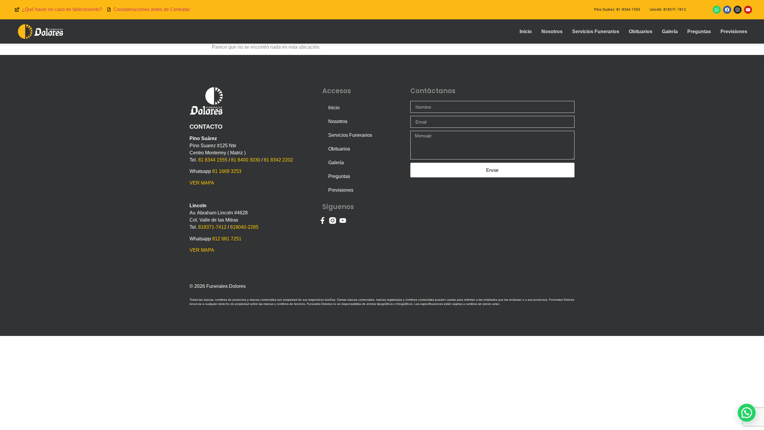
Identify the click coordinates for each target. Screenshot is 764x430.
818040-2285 (244, 227)
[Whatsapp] (717, 10)
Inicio (526, 31)
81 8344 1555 (212, 159)
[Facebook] (727, 10)
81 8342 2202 (278, 159)
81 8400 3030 (245, 159)
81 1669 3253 (226, 171)
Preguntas (699, 31)
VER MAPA (202, 182)
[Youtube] (748, 10)
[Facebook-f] (322, 220)
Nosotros (552, 31)
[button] (747, 413)
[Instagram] (738, 10)
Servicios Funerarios (595, 31)
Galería (670, 31)
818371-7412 (212, 227)
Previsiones (733, 31)
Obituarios (640, 31)
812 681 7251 (226, 238)
